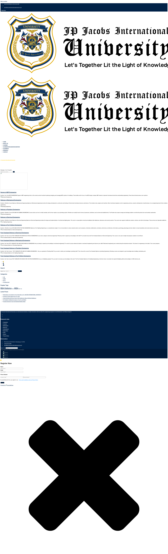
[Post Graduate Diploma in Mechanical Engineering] (23, 237)
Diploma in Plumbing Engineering (10, 209)
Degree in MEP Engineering (8, 192)
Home (4, 141)
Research (5, 150)
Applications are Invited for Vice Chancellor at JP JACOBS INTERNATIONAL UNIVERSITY (22, 294)
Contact (5, 152)
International (6, 329)
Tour (21, 288)
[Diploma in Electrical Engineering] (11, 214)
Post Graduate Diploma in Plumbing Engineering (15, 248)
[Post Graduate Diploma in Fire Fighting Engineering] (23, 253)
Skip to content (4, 1)
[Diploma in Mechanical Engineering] (12, 197)
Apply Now (3, 10)
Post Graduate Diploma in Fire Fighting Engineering (16, 256)
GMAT (4, 278)
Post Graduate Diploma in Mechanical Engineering (15, 240)
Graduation (5, 322)
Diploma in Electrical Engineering (10, 217)
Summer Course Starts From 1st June (11, 296)
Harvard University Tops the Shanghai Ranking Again (14, 301)
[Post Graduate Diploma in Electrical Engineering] (22, 229)
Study (19, 288)
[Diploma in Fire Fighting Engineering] (12, 222)
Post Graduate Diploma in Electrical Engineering (15, 233)
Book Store (5, 330)
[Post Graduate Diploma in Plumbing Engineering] (22, 245)
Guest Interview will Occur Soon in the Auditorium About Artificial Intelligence (19, 298)
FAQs (4, 332)
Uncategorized (6, 282)
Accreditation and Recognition (11, 146)
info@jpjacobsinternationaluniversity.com (13, 7)
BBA (2, 288)
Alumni (4, 334)
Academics (6, 148)
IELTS (4, 280)
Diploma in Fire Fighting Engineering (11, 225)
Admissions (5, 325)
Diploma (7, 288)
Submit (2, 382)
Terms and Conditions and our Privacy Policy (28, 380)
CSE (4, 277)
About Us (5, 143)
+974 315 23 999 (7, 343)
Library (13, 288)
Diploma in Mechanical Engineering (11, 200)
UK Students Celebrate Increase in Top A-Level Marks (14, 299)
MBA (16, 288)
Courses (5, 145)
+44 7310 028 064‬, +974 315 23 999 (11, 4)
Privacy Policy (6, 335)
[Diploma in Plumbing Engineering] (11, 206)
